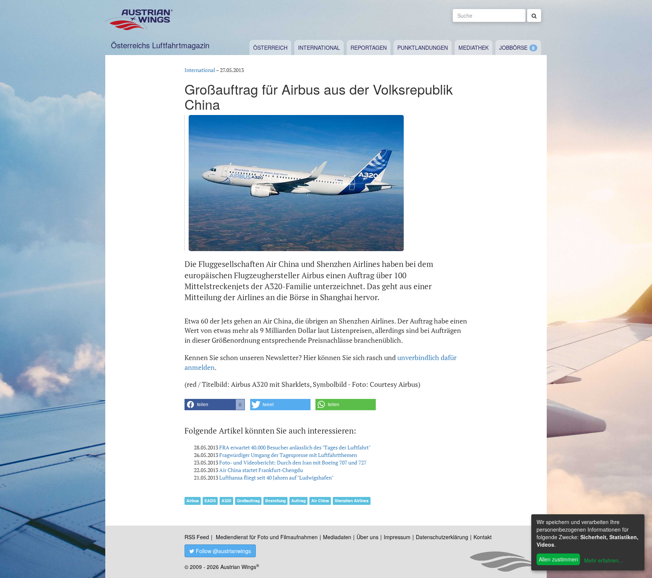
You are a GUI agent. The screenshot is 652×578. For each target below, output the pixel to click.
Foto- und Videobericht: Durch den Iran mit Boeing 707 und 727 (292, 462)
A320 (226, 500)
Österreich (270, 47)
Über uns (367, 537)
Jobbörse (513, 47)
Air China (320, 500)
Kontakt (483, 537)
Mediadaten (337, 537)
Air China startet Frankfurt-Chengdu (261, 470)
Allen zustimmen (558, 559)
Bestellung (275, 500)
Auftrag (298, 500)
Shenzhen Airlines (352, 500)
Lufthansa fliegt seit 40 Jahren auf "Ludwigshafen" (276, 477)
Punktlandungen (422, 47)
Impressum (397, 537)
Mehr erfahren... (603, 560)
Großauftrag (248, 500)
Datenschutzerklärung (442, 537)
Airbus (192, 500)
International (319, 47)
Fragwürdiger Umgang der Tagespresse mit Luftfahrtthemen (288, 454)
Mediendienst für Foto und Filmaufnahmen (267, 537)
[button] (215, 404)
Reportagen (369, 47)
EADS (210, 500)
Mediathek (473, 47)
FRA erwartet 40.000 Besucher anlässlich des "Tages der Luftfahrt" (295, 447)
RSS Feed (197, 537)
